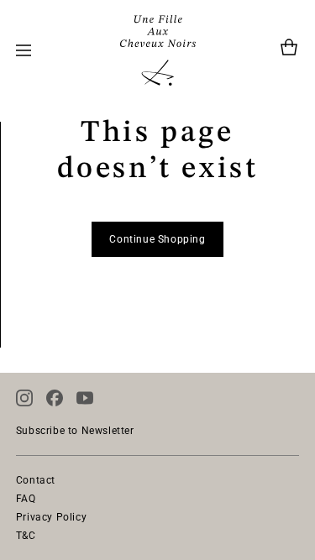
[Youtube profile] (84, 398)
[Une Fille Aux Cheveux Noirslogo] (158, 50)
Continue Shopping (157, 239)
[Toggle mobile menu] (23, 50)
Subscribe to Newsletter (75, 431)
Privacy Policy (51, 517)
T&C (26, 536)
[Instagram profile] (24, 398)
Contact (35, 480)
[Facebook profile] (54, 398)
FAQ (26, 499)
